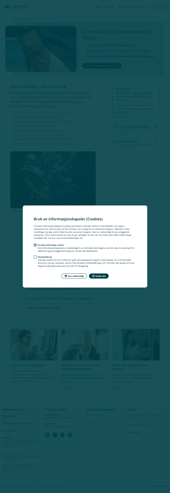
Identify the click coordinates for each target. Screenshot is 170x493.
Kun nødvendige (76, 276)
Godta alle (100, 276)
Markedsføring (45, 257)
